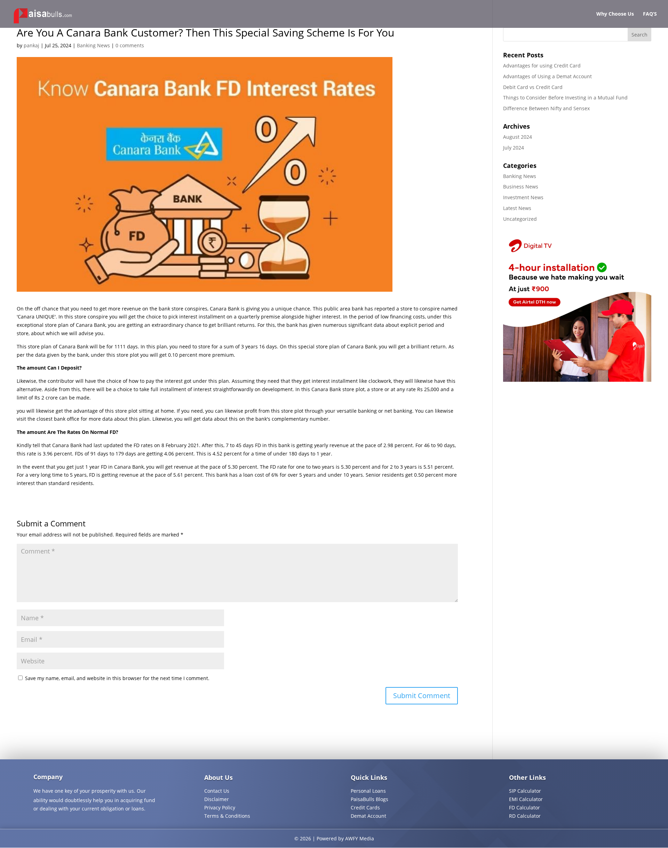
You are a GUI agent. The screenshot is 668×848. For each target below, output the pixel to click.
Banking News (93, 45)
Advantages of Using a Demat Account (547, 76)
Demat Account (368, 816)
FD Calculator (524, 807)
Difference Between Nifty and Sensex (546, 108)
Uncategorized (520, 219)
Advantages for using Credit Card (542, 65)
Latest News (517, 208)
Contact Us (216, 791)
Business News (520, 186)
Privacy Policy (219, 807)
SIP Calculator (525, 791)
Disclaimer (216, 799)
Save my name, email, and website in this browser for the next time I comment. (117, 678)
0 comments (130, 45)
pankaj (31, 45)
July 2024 (513, 147)
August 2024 (517, 137)
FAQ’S (650, 14)
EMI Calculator (526, 799)
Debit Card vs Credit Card (533, 87)
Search (639, 34)
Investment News (523, 197)
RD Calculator (525, 816)
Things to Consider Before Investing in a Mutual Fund (565, 97)
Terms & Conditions (227, 816)
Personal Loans (368, 791)
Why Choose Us (615, 14)
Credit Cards (365, 807)
